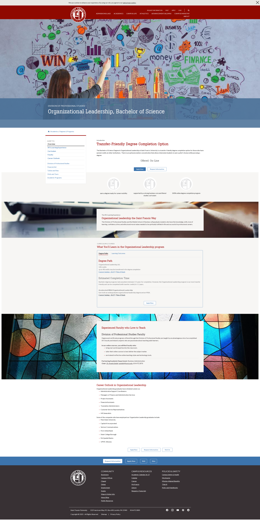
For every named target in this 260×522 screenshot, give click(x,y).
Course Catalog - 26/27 (107, 272)
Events (103, 491)
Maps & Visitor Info (108, 494)
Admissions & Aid (103, 13)
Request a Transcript (139, 491)
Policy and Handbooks (170, 488)
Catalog (134, 478)
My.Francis (135, 484)
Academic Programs (54, 178)
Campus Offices (106, 478)
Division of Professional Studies (58, 163)
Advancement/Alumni (161, 13)
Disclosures (166, 478)
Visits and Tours (52, 174)
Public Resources (107, 501)
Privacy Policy (115, 514)
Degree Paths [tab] (103, 253)
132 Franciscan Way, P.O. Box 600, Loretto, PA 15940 (108, 510)
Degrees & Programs (67, 131)
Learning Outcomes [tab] (118, 253)
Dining (103, 484)
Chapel (103, 481)
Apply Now (131, 461)
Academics (118, 13)
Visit (167, 10)
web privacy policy (129, 3)
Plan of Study (120, 272)
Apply (173, 10)
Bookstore (105, 475)
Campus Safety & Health (170, 475)
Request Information (154, 10)
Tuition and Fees (53, 170)
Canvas (134, 481)
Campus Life (131, 13)
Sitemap (104, 514)
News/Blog (105, 497)
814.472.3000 (135, 510)
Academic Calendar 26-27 (141, 475)
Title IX (164, 484)
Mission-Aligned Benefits (171, 481)
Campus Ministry (182, 13)
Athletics (144, 13)
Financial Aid (51, 167)
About (187, 16)
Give (179, 10)
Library (134, 488)
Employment (105, 488)
